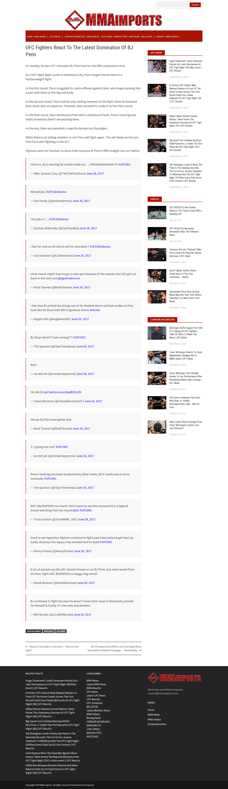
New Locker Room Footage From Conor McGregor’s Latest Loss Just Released (185, 425)
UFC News (55, 36)
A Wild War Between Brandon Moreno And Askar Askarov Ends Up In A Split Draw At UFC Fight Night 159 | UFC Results (52, 769)
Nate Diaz (134, 36)
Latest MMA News (96, 684)
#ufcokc (95, 310)
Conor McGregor (75, 36)
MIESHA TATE (94, 733)
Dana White (92, 36)
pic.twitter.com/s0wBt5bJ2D (62, 392)
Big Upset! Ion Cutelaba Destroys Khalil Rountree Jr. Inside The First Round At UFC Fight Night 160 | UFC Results (185, 145)
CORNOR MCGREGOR (98, 721)
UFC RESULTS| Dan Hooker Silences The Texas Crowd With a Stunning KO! (185, 210)
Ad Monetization (157, 724)
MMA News (40, 36)
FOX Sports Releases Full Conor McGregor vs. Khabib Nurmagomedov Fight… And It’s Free (184, 402)
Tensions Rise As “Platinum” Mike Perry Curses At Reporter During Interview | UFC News (185, 253)
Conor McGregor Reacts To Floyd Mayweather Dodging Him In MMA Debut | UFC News (185, 355)
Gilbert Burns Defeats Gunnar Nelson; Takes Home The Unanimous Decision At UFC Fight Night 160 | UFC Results (185, 121)
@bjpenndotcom (69, 278)
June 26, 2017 (95, 173)
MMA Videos (172, 36)
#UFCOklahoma (56, 192)
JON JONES (93, 729)
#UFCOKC (124, 164)
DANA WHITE (94, 725)
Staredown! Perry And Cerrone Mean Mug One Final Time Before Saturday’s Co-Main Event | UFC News (185, 296)
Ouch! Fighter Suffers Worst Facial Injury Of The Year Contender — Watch (182, 274)
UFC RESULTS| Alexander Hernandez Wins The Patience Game (184, 232)
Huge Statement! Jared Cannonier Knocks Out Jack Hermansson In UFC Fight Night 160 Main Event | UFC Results (185, 66)
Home (30, 36)
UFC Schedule (95, 703)
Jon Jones (106, 36)
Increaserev (88, 785)
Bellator (146, 36)
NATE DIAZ (92, 736)
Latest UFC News (96, 695)
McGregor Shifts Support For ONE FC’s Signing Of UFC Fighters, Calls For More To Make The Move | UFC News (185, 332)
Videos (160, 36)
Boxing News (94, 718)
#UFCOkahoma (59, 219)
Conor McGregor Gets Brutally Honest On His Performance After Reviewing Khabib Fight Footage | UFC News (185, 378)
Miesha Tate (120, 36)
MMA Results (94, 688)
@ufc (75, 510)
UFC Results (93, 699)
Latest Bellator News (98, 710)
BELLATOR (92, 706)
